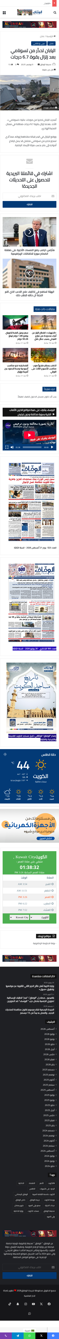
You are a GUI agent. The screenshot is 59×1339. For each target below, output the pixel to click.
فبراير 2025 (49, 1120)
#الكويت (51, 1183)
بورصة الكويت (49, 1200)
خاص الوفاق (20, 1200)
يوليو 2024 (49, 1156)
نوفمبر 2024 (49, 1135)
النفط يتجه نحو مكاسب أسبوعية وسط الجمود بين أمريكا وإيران (16, 368)
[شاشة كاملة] (7, 447)
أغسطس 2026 (47, 1029)
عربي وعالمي (39, 43)
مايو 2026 (50, 1044)
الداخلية (21, 1183)
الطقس (32, 1189)
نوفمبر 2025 (49, 1074)
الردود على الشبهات (47, 1189)
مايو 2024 (50, 1166)
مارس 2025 (49, 1115)
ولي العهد (51, 1216)
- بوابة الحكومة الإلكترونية (44, 943)
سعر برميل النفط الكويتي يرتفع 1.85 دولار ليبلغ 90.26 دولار (16, 336)
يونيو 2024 (49, 1161)
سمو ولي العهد (34, 1205)
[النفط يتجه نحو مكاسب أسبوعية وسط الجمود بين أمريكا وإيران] (15, 355)
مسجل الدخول (37, 397)
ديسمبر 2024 (48, 1130)
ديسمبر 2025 (48, 1069)
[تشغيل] (52, 447)
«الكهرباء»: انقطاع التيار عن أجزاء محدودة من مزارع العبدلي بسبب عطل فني (44, 336)
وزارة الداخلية (18, 1211)
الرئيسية (50, 36)
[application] (29, 435)
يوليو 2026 (49, 1034)
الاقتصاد (32, 1183)
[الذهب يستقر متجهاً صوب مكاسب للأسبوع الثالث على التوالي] (43, 355)
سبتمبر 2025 (49, 1085)
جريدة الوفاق (35, 1200)
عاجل (42, 36)
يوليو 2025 (49, 1095)
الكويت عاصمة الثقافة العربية (43, 1194)
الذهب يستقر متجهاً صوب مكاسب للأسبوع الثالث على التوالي (43, 368)
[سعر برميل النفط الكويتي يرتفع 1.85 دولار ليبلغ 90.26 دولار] (15, 322)
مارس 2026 (49, 1054)
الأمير (42, 1183)
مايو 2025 (50, 1105)
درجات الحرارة (50, 1205)
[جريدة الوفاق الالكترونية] (29, 12)
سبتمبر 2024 (49, 1146)
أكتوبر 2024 (49, 1140)
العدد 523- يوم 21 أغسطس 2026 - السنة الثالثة (35, 548)
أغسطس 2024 (47, 1151)
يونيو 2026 (49, 1039)
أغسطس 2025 (47, 1090)
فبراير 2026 (49, 1059)
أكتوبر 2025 (49, 1079)
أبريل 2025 (50, 1110)
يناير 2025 (50, 1125)
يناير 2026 (50, 1064)
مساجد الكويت (33, 1211)
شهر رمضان (19, 1205)
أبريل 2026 (50, 1049)
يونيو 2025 (49, 1100)
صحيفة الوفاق (45, 64)
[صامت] (12, 447)
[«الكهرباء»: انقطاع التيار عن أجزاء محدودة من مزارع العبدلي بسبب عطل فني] (43, 322)
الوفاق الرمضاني (21, 1194)
